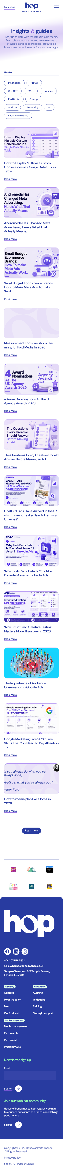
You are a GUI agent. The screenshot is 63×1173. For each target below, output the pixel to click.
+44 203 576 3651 (14, 960)
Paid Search (14, 82)
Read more (10, 179)
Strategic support (43, 1013)
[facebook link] (7, 951)
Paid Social (13, 99)
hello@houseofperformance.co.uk (23, 966)
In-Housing (32, 107)
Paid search (11, 1033)
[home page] (31, 7)
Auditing (38, 992)
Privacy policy (12, 1157)
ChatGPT (12, 91)
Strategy (34, 99)
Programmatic (12, 1047)
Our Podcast (11, 1013)
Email (7, 1068)
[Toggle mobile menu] (56, 7)
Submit (8, 1088)
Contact (9, 992)
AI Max (34, 82)
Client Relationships (18, 115)
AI (49, 107)
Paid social (10, 1040)
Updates (48, 91)
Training (37, 1006)
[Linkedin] (16, 951)
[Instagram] (25, 951)
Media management (16, 1026)
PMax (30, 91)
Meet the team (12, 999)
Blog (6, 1006)
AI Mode (12, 107)
